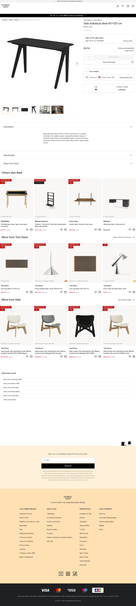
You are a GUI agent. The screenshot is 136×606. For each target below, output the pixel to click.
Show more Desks (9, 400)
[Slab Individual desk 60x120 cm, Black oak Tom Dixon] (40, 63)
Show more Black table (11, 391)
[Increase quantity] (91, 57)
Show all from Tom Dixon (122, 237)
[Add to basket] (31, 229)
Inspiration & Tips (86, 514)
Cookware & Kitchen (54, 518)
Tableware (50, 514)
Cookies (22, 549)
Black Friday (84, 557)
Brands (82, 518)
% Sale (82, 529)
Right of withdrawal (26, 557)
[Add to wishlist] (27, 229)
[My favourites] (122, 6)
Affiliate (101, 525)
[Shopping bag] (127, 6)
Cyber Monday (85, 561)
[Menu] (133, 6)
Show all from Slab (124, 300)
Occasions (83, 541)
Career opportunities (106, 521)
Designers (83, 521)
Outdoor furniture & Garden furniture (59, 537)
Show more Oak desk (11, 387)
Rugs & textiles (52, 529)
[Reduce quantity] (85, 57)
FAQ (21, 529)
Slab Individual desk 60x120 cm (30, 20)
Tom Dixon (87, 20)
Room (82, 545)
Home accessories (53, 521)
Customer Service (26, 514)
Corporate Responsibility (107, 518)
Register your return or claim (29, 521)
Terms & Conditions (26, 541)
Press (101, 529)
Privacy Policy (24, 545)
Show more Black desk (11, 383)
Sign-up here (127, 41)
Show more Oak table (11, 395)
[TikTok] (75, 573)
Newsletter (23, 525)
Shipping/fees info (126, 77)
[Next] (77, 63)
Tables (11, 20)
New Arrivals (84, 533)
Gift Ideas (83, 549)
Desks (16, 20)
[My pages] (117, 6)
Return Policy (24, 518)
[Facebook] (60, 573)
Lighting (49, 525)
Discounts (83, 565)
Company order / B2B (27, 553)
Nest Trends (84, 553)
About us (102, 514)
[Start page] (6, 6)
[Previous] (4, 63)
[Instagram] (68, 573)
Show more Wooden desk (12, 379)
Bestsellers (83, 537)
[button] (87, 30)
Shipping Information (27, 533)
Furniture (4, 20)
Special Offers (85, 525)
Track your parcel (26, 537)
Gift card (50, 541)
